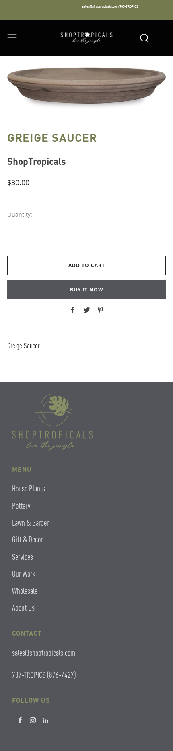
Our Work (23, 573)
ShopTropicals (36, 161)
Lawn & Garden (31, 522)
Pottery (21, 505)
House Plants (28, 488)
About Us (23, 607)
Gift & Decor (27, 539)
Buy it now (86, 289)
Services (22, 556)
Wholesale (24, 590)
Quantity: (19, 214)
